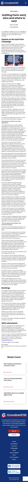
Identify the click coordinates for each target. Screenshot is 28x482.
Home (14, 441)
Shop (14, 450)
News (14, 455)
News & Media (14, 453)
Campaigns (14, 448)
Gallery (14, 459)
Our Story (14, 446)
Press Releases (14, 457)
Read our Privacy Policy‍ (14, 477)
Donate (14, 435)
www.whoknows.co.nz (7, 340)
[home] (9, 3)
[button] (25, 3)
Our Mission (14, 444)
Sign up (14, 431)
